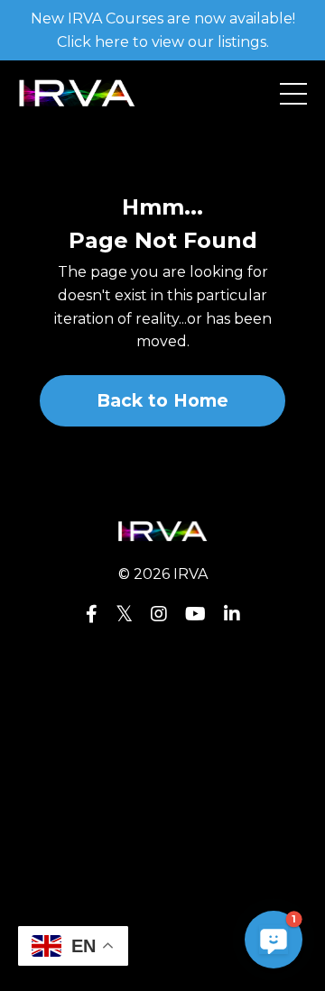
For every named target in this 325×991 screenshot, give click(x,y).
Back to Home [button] (163, 400)
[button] (273, 939)
